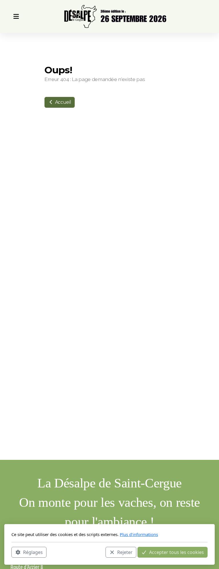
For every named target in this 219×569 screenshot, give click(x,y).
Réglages (33, 552)
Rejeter (125, 552)
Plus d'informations (139, 534)
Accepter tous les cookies (176, 552)
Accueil (62, 102)
